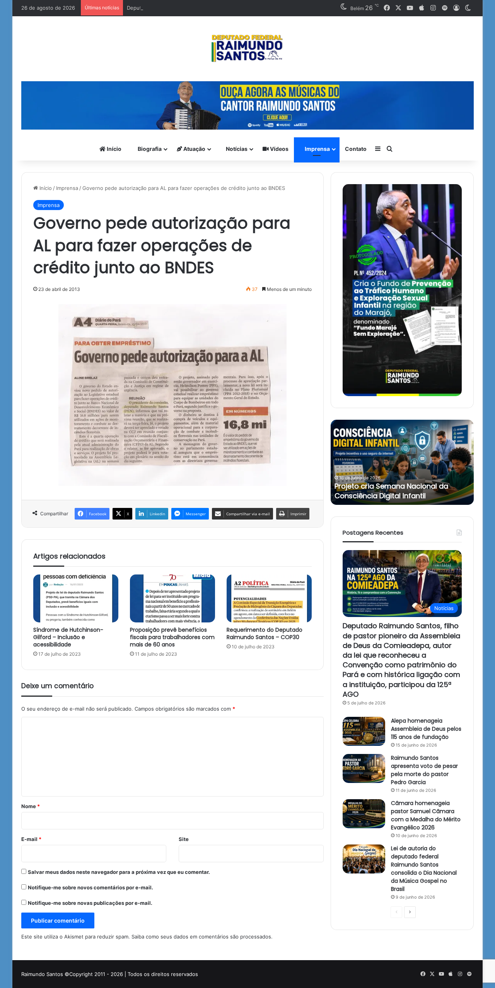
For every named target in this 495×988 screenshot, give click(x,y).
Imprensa (317, 148)
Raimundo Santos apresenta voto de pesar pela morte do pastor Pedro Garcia (424, 770)
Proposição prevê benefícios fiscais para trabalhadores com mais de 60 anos (172, 637)
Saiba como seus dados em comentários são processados (201, 936)
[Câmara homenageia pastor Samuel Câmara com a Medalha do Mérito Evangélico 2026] (364, 813)
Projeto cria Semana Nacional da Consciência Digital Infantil (391, 491)
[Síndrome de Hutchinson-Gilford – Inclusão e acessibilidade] (75, 598)
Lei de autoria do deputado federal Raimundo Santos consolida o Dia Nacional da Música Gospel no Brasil (424, 868)
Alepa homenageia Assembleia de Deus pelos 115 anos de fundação (426, 729)
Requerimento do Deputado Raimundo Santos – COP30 (264, 633)
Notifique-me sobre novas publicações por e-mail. (90, 903)
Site (184, 839)
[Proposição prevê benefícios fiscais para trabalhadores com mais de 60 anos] (172, 598)
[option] (402, 462)
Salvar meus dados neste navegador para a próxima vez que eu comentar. (119, 872)
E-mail (31, 839)
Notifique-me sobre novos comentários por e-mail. (90, 887)
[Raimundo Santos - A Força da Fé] (247, 49)
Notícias (236, 148)
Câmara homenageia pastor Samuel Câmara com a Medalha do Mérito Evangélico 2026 (426, 815)
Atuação (193, 148)
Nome (30, 806)
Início (113, 148)
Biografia (149, 148)
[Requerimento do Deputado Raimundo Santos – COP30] (269, 598)
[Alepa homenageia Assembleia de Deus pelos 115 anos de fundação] (364, 731)
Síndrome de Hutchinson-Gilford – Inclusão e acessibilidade (68, 637)
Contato (356, 148)
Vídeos (278, 148)
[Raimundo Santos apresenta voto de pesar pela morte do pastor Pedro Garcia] (364, 768)
